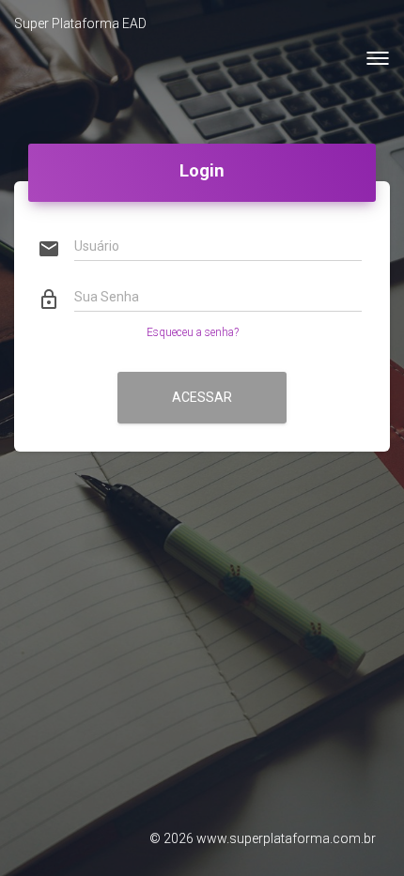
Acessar (202, 397)
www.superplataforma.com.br (286, 838)
